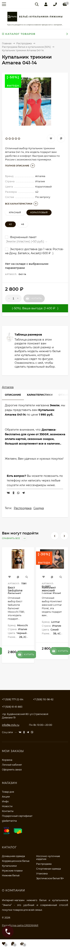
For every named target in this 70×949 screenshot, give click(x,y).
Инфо (5, 801)
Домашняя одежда (13, 856)
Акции (6, 796)
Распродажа (23, 508)
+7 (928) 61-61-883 (12, 706)
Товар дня (8, 791)
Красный (15, 212)
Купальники (9, 865)
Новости (7, 806)
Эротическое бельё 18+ (50, 878)
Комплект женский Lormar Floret (51, 590)
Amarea (8, 387)
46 (22, 224)
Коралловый (39, 212)
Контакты (7, 811)
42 (10, 224)
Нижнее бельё (10, 875)
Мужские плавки (12, 870)
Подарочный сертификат (17, 815)
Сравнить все (11, 538)
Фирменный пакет (23, 237)
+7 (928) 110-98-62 (43, 699)
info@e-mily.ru (10, 724)
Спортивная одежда (48, 868)
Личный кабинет (12, 764)
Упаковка (42, 873)
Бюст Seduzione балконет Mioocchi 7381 (17, 592)
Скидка (38, 508)
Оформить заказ (12, 769)
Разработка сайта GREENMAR (20, 925)
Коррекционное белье (15, 861)
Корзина (7, 759)
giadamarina (9, 820)
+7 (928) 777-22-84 (12, 699)
